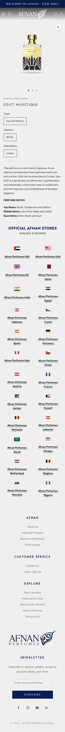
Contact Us (32, 565)
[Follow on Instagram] (28, 708)
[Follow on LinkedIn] (46, 708)
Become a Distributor (32, 538)
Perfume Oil (32, 616)
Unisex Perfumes (32, 610)
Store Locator (32, 544)
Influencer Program (32, 532)
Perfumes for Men (32, 598)
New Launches (32, 592)
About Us (32, 526)
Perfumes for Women (32, 604)
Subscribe (32, 694)
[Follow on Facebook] (18, 708)
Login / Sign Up (32, 571)
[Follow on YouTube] (37, 708)
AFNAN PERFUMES (16, 98)
